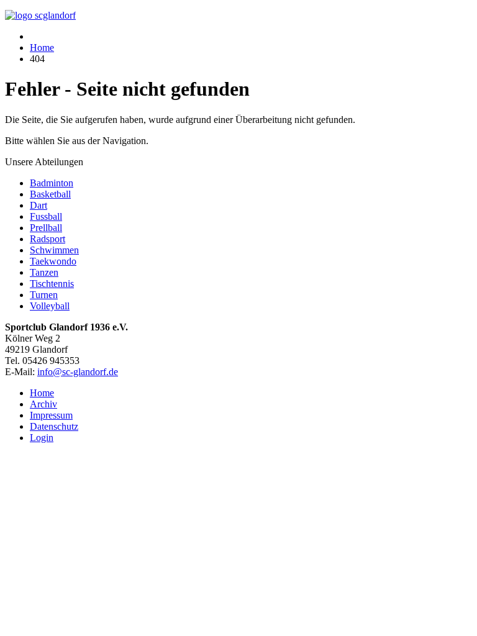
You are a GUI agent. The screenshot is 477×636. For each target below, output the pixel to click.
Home (42, 393)
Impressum (51, 415)
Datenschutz (54, 426)
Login (41, 437)
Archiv (43, 404)
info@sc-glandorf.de (77, 371)
